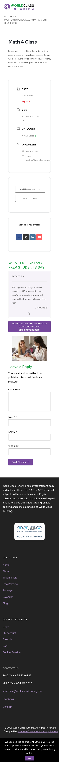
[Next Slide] (29, 313)
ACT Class (29, 136)
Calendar (8, 596)
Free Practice (10, 583)
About (6, 571)
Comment (15, 389)
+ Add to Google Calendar (30, 189)
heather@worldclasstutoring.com (42, 160)
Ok (29, 758)
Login (6, 626)
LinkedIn (7, 706)
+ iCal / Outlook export (30, 198)
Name (12, 417)
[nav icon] (54, 6)
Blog (5, 603)
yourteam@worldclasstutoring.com (22, 691)
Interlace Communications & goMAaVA (38, 731)
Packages (8, 590)
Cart (5, 645)
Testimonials (10, 577)
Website (13, 446)
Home (6, 564)
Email (12, 431)
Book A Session (12, 652)
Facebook (8, 699)
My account (9, 632)
